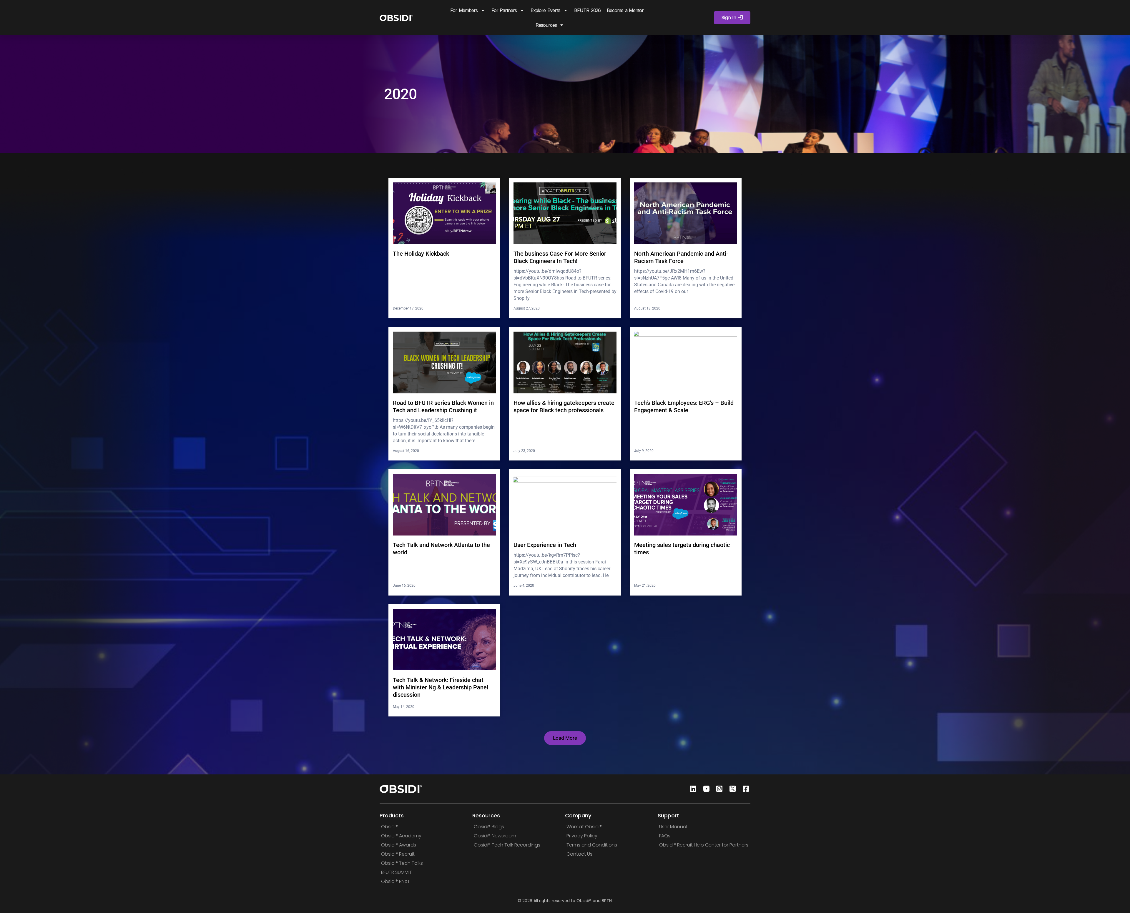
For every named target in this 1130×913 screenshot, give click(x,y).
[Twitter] (731, 789)
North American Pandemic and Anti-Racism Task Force (681, 257)
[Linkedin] (691, 789)
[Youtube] (704, 789)
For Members (464, 10)
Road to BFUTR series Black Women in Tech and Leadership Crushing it (443, 406)
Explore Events (546, 10)
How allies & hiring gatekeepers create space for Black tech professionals (564, 406)
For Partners (504, 10)
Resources (546, 25)
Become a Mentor (625, 10)
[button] (565, 738)
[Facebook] (744, 789)
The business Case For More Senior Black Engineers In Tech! (560, 257)
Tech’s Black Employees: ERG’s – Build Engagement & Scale (684, 406)
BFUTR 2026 (587, 10)
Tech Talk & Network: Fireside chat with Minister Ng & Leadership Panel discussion (440, 687)
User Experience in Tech (545, 544)
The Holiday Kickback (421, 253)
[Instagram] (717, 789)
